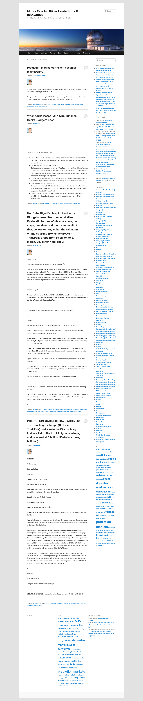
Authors (52, 53)
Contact (66, 53)
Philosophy (100, 409)
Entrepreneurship (102, 291)
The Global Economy (103, 435)
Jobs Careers (100, 369)
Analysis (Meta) (101, 245)
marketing (99, 508)
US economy (80, 680)
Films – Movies (101, 322)
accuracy (106, 452)
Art (97, 247)
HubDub (110, 497)
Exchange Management (103, 305)
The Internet (100, 437)
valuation (72, 411)
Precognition (100, 413)
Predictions (86, 53)
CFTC (107, 462)
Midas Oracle (106, 508)
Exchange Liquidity (102, 303)
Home (29, 53)
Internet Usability (101, 360)
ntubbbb (110, 511)
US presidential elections (75, 683)
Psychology (100, 417)
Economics (100, 285)
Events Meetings (101, 296)
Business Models (101, 261)
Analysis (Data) (37, 104)
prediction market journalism (74, 104)
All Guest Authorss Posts (104, 203)
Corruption (99, 280)
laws (112, 506)
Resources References (103, 426)
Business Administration (104, 256)
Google (104, 497)
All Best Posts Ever (102, 201)
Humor (35, 203)
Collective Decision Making (105, 267)
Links (78, 53)
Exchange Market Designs (104, 307)
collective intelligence (65, 631)
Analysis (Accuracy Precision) (106, 208)
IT (72, 53)
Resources (99, 424)
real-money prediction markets (105, 532)
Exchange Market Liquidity (104, 311)
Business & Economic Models (106, 254)
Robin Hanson (64, 680)
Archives (44, 53)
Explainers (99, 320)
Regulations (100, 419)
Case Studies (100, 265)
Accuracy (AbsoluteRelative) (105, 194)
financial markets (101, 495)
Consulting (99, 276)
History (98, 344)
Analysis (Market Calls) (103, 241)
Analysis (99, 205)
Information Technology (104, 353)
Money (98, 400)
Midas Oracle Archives (103, 389)
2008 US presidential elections (68, 618)
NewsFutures (100, 512)
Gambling (67, 409)
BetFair (45, 409)
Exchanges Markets (102, 318)
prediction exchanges (33, 411)
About (36, 53)
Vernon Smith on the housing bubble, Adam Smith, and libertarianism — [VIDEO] (105, 75)
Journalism (100, 371)
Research (99, 422)
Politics (98, 411)
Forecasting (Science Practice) (106, 329)
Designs (98, 283)
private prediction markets (104, 530)
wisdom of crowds (63, 686)
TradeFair (66, 411)
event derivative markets (103, 483)
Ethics (98, 294)
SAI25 (42, 411)
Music (98, 402)
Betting (35, 409)
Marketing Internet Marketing (105, 380)
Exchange (99, 298)
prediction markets (32, 106)
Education (99, 287)
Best (59, 53)
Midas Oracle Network (103, 391)
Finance (98, 325)
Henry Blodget (52, 104)
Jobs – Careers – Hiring (103, 366)
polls (57, 203)
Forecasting (100, 327)
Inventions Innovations (103, 362)
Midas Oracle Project (103, 393)
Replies (78, 411)
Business (35, 604)
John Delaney (75, 658)
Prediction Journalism (103, 415)
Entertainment (100, 289)
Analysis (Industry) (102, 238)
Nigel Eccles (83, 409)
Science (98, 428)
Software (99, 431)
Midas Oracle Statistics (103, 395)
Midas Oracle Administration (105, 386)
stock (46, 411)
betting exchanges (58, 409)
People (98, 406)
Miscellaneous (101, 397)
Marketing (99, 378)
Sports (98, 433)
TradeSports (106, 538)
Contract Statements (102, 278)
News (98, 404)
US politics (106, 540)
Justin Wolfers (61, 104)
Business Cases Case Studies (105, 258)
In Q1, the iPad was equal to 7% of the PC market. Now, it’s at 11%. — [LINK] (106, 110)
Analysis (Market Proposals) (105, 243)
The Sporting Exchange (56, 411)
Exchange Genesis (102, 300)
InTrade (106, 502)
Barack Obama (69, 622)
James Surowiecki (102, 364)
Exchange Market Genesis (104, 309)
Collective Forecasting (103, 269)
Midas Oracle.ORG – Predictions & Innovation (52, 13)
